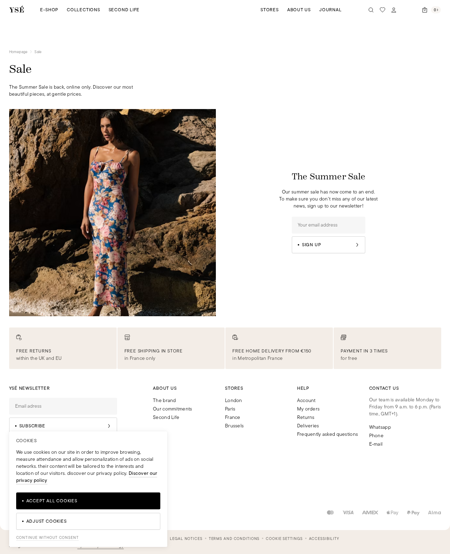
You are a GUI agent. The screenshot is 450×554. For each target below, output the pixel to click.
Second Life (124, 9)
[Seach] (371, 9)
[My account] (393, 9)
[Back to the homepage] (16, 9)
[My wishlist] (382, 9)
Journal (330, 9)
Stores (270, 9)
